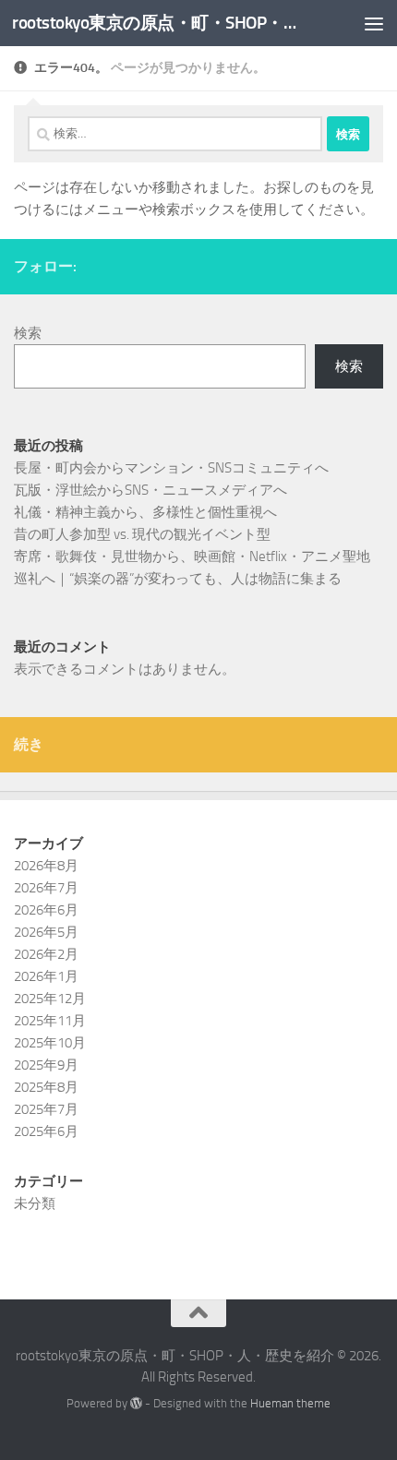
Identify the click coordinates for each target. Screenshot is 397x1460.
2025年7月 (46, 1109)
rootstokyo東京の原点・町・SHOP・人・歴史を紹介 (155, 22)
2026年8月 (46, 865)
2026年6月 (46, 910)
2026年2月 (46, 954)
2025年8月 (46, 1087)
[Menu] (374, 23)
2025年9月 (46, 1065)
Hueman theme (290, 1403)
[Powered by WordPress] (136, 1403)
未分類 (34, 1203)
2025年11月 (50, 1020)
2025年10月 (50, 1043)
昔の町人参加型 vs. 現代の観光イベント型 (142, 534)
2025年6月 (46, 1131)
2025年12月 (50, 998)
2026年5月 (46, 932)
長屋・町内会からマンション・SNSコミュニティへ (171, 468)
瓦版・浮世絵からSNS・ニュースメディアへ (150, 490)
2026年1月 (46, 976)
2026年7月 (46, 888)
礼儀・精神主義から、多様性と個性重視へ (145, 512)
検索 (28, 333)
